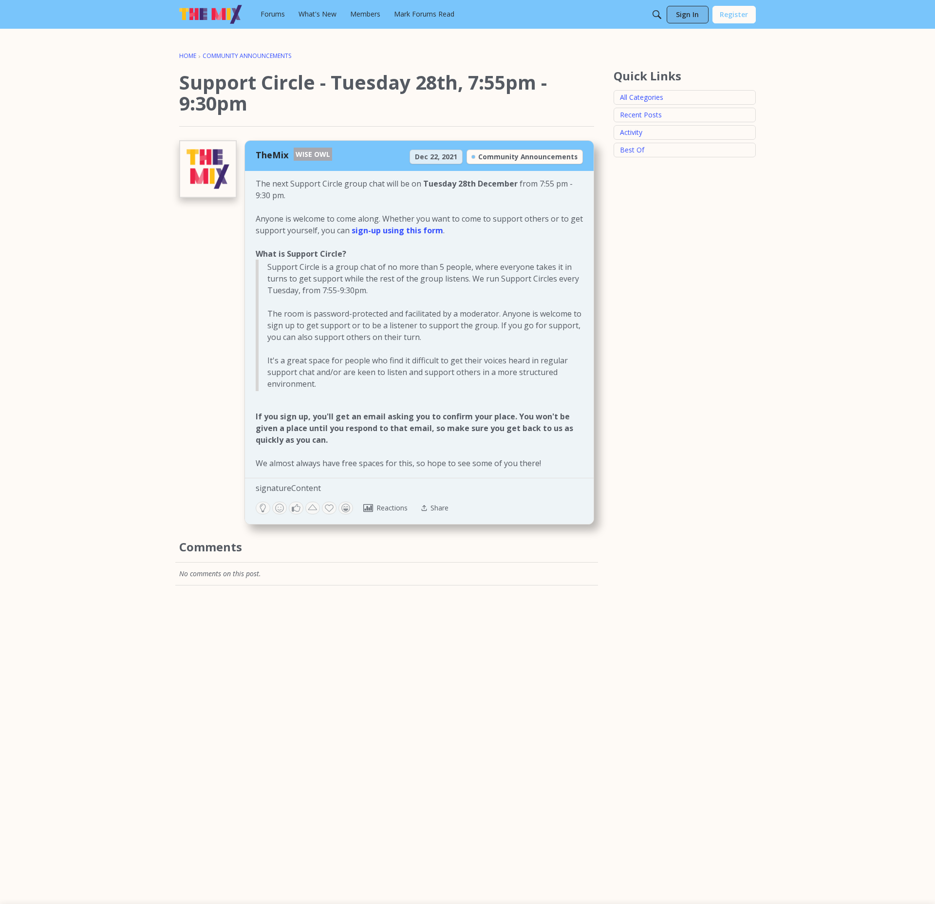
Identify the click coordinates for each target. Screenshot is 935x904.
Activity (631, 132)
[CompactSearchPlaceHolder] (657, 14)
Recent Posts (641, 114)
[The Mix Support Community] (210, 14)
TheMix (272, 155)
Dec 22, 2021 (436, 156)
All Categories (641, 97)
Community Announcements (528, 156)
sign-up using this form (397, 230)
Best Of (632, 149)
